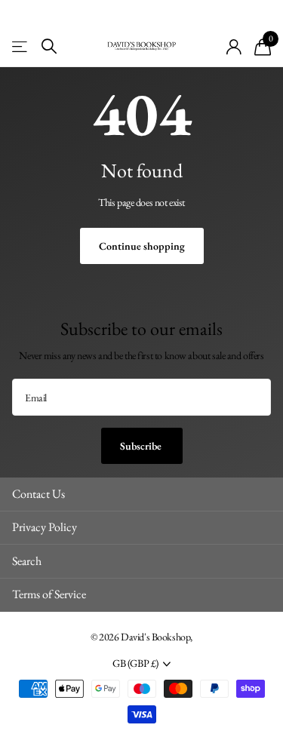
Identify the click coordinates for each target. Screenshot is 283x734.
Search (27, 561)
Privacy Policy (44, 527)
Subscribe (142, 446)
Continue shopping (142, 246)
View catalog (20, 46)
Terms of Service (49, 594)
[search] (49, 46)
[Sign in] (234, 47)
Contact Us (38, 494)
